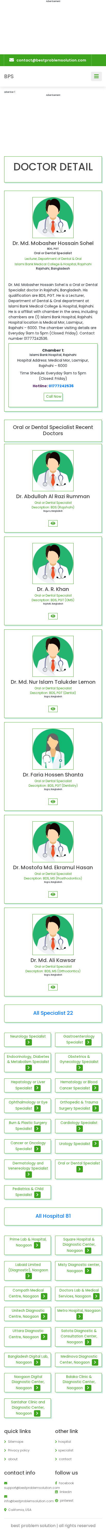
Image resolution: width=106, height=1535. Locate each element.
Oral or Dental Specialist (79, 1163)
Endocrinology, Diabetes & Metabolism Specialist (28, 1059)
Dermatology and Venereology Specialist (28, 1166)
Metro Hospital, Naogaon (79, 1310)
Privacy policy (18, 1450)
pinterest (66, 1500)
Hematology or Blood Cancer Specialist (78, 1085)
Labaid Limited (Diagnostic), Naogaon (28, 1267)
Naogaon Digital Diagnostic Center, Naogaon (28, 1382)
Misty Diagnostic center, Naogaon (79, 1267)
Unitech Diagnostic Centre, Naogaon (27, 1313)
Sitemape (15, 1441)
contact (65, 1459)
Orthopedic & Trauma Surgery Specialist (78, 1105)
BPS (9, 76)
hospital (64, 1441)
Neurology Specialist (28, 1036)
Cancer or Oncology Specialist (28, 1146)
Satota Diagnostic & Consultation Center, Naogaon (79, 1336)
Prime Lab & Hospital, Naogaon (28, 1242)
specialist (65, 1450)
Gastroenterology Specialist (79, 1039)
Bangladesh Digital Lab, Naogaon (28, 1359)
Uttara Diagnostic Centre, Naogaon (26, 1333)
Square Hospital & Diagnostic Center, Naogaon (79, 1245)
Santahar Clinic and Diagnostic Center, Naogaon (28, 1408)
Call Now (53, 396)
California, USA (19, 1510)
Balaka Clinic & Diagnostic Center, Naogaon (79, 1382)
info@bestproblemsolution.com (27, 1501)
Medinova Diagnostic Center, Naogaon (78, 1359)
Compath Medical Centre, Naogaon (26, 1293)
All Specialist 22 (53, 1013)
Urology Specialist (75, 1143)
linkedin (65, 1492)
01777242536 (61, 385)
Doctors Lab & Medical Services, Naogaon (79, 1293)
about (12, 1459)
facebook (66, 1483)
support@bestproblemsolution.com (27, 1488)
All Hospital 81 (53, 1216)
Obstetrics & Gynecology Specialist (79, 1059)
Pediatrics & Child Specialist (28, 1191)
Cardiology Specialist (79, 1122)
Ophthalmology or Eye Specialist (28, 1105)
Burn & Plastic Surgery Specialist (28, 1125)
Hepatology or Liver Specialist (28, 1085)
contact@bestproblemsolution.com (51, 60)
